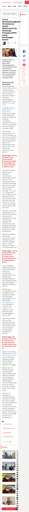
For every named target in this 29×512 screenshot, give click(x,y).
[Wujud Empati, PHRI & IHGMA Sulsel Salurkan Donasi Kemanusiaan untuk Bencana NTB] (8, 489)
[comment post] (12, 43)
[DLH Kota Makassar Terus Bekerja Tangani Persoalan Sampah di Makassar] (8, 500)
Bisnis (10, 6)
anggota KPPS (7, 308)
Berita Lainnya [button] (9, 509)
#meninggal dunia (8, 436)
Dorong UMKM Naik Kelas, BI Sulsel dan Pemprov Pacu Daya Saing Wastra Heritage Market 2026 (10, 256)
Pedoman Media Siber (24, 75)
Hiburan (25, 6)
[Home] (6, 2)
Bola (14, 6)
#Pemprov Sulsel (7, 424)
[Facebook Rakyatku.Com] (24, 51)
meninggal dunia (8, 302)
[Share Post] (15, 43)
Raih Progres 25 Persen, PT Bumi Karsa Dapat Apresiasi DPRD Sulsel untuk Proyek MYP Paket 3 (10, 342)
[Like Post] (9, 43)
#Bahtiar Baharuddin (8, 428)
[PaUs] (4, 43)
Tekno (19, 6)
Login (26, 3)
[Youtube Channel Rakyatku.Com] (24, 65)
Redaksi (23, 68)
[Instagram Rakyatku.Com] (24, 60)
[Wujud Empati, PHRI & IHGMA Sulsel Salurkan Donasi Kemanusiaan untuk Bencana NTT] (8, 477)
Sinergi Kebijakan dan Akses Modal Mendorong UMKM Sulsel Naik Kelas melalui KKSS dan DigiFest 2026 (10, 161)
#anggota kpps (7, 432)
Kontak (23, 78)
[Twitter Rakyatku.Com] (24, 56)
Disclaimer (23, 80)
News (4, 6)
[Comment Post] (13, 458)
